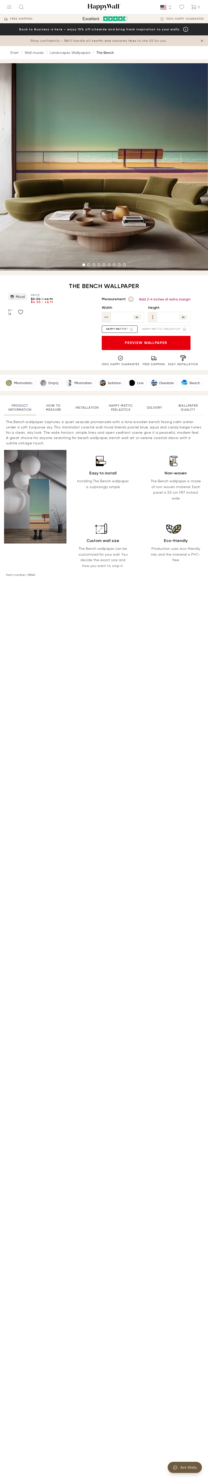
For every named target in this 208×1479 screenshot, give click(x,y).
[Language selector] (166, 7)
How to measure (53, 407)
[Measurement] (131, 299)
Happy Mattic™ (117, 329)
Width (107, 308)
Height (154, 308)
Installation (87, 407)
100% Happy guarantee (185, 18)
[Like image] (20, 312)
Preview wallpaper (146, 343)
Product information (19, 407)
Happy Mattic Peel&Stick (121, 407)
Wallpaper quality (188, 407)
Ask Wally (188, 1467)
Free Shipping (21, 18)
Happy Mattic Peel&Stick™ (161, 329)
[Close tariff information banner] (202, 41)
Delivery (154, 407)
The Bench (105, 52)
